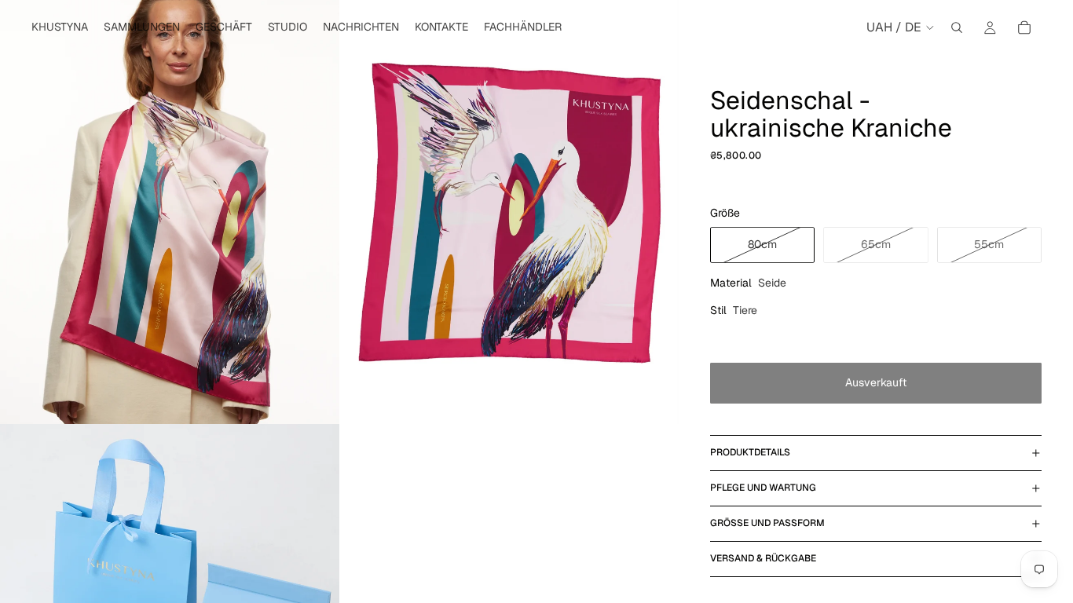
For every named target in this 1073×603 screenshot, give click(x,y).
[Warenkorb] (1024, 27)
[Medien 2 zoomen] (509, 212)
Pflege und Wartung (763, 487)
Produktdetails (750, 452)
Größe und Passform (767, 523)
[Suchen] (956, 27)
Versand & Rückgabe (763, 558)
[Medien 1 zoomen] (169, 212)
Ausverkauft (875, 382)
